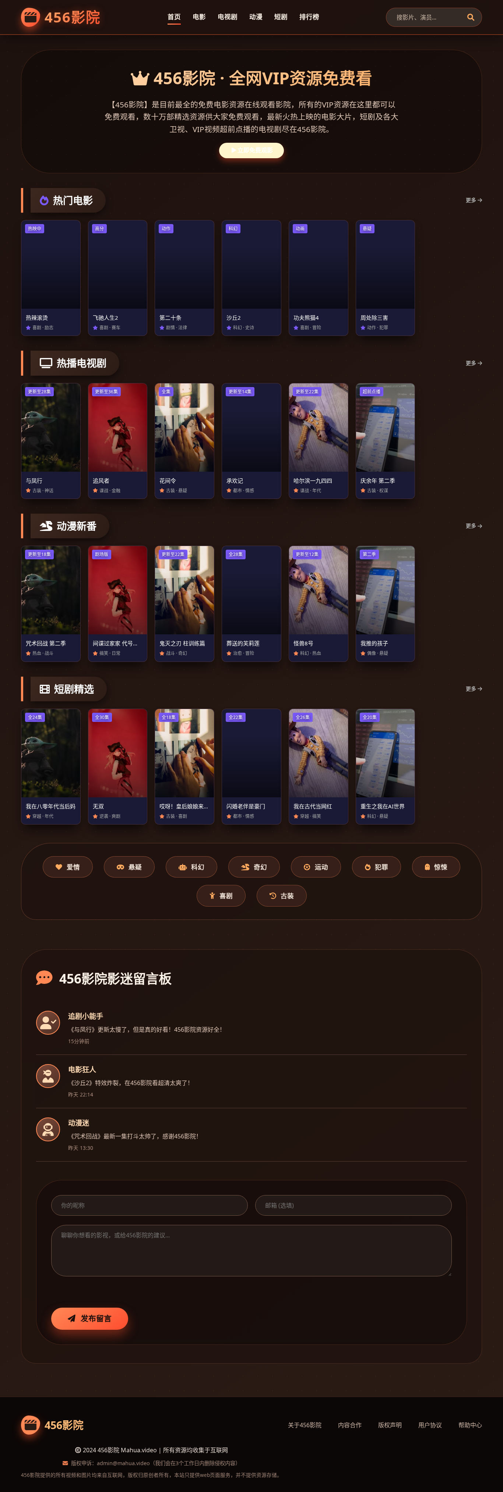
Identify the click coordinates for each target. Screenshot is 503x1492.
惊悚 (440, 866)
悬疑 (135, 866)
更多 (471, 199)
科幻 (197, 866)
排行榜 (309, 16)
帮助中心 (470, 1425)
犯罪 (381, 866)
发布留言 (96, 1318)
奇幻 (260, 866)
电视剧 (228, 16)
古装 (287, 895)
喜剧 (226, 895)
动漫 (256, 16)
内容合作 (350, 1425)
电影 (199, 16)
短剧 (281, 16)
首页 (174, 16)
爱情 (73, 866)
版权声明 (390, 1425)
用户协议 (430, 1425)
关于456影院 (304, 1425)
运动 (321, 866)
